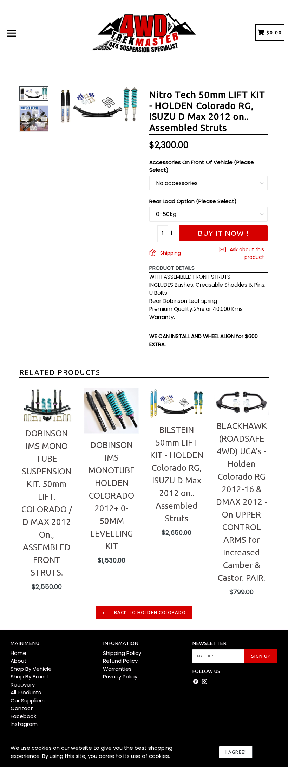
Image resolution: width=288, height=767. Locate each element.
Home (18, 653)
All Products (26, 692)
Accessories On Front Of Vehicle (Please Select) (201, 166)
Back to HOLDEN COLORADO (149, 612)
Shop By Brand (29, 676)
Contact (22, 708)
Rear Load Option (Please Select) (193, 201)
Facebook (23, 716)
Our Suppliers (28, 700)
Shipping (170, 252)
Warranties (117, 668)
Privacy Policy (120, 676)
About (19, 660)
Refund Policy (120, 660)
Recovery (23, 684)
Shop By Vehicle (31, 668)
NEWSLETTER (209, 643)
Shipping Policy (122, 653)
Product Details (172, 268)
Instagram (24, 724)
